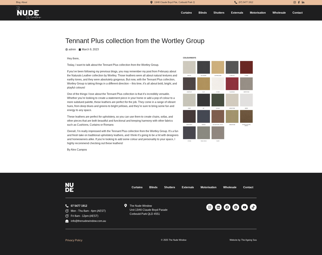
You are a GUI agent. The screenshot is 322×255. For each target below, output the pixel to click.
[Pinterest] (235, 207)
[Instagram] (209, 207)
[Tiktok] (253, 207)
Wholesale (279, 12)
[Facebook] (227, 207)
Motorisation (258, 12)
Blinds (203, 12)
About (24, 2)
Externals (237, 12)
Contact (297, 12)
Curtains (186, 12)
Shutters (218, 12)
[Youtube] (244, 207)
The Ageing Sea (249, 240)
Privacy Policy (73, 240)
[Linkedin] (218, 207)
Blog (18, 2)
